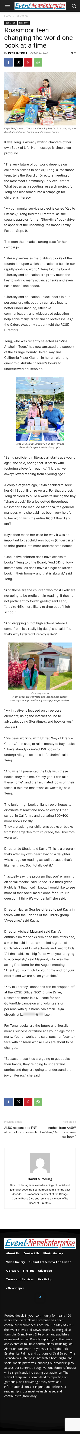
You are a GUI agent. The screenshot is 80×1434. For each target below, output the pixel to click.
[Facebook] (8, 62)
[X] (18, 62)
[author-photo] (40, 1173)
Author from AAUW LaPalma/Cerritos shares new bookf (58, 1132)
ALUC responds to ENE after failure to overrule (21, 1130)
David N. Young (17, 52)
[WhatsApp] (38, 62)
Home (8, 16)
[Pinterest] (28, 62)
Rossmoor (23, 22)
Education (22, 16)
